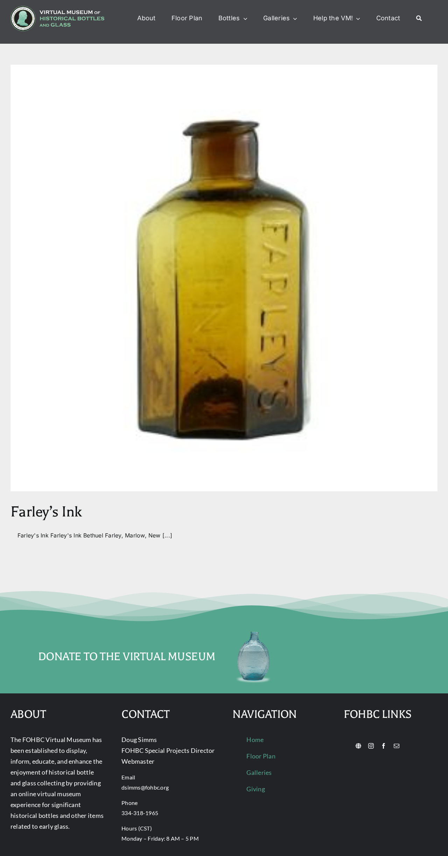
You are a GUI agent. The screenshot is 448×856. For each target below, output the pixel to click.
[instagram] (371, 746)
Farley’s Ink (46, 511)
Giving (255, 789)
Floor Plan (260, 756)
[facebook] (383, 746)
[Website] (358, 746)
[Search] (419, 18)
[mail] (396, 746)
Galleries (259, 772)
